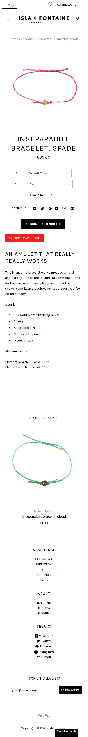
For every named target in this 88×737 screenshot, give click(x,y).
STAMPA (44, 608)
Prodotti (27, 39)
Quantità (36, 195)
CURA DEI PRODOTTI (44, 575)
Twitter (45, 641)
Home (13, 39)
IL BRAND (44, 602)
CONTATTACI (44, 559)
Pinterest (46, 646)
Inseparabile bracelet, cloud (44, 516)
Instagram (46, 652)
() (67, 4)
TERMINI (44, 613)
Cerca (44, 580)
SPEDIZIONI (44, 564)
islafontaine (44, 510)
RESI (44, 570)
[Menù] (8, 18)
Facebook (45, 636)
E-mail (45, 657)
